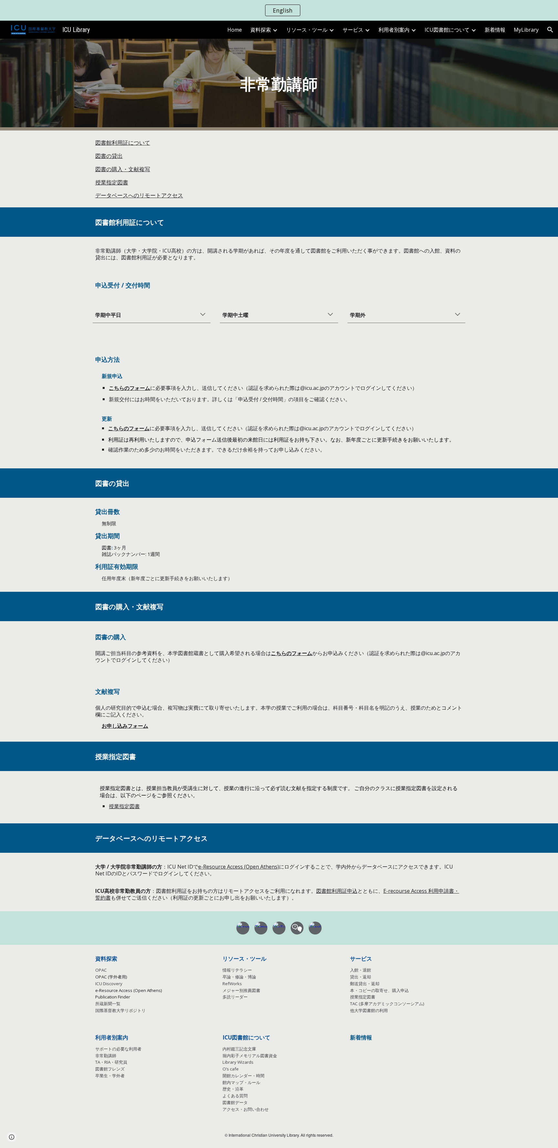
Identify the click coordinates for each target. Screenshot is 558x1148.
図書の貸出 (109, 156)
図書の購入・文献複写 (122, 169)
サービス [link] (353, 29)
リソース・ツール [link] (306, 29)
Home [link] (234, 29)
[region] (279, 10)
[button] (550, 29)
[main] (279, 85)
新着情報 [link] (495, 29)
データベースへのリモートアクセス (139, 195)
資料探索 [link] (260, 29)
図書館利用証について (122, 142)
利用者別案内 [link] (393, 29)
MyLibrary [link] (526, 29)
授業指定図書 (111, 182)
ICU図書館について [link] (447, 29)
